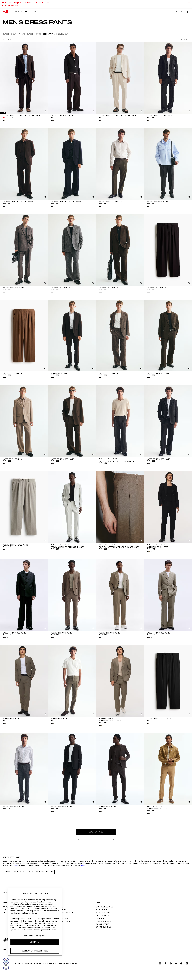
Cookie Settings (103, 927)
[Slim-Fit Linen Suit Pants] (168, 507)
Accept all (34, 942)
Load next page (96, 832)
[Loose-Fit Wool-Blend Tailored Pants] (120, 421)
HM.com (6, 892)
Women (18, 12)
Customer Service (104, 907)
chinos (15, 865)
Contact (100, 918)
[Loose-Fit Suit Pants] (72, 250)
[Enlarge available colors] (4, 120)
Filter (184, 39)
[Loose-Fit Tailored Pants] (72, 78)
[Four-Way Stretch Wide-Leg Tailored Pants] (120, 507)
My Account (101, 910)
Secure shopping (104, 921)
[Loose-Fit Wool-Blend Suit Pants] (24, 164)
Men (27, 12)
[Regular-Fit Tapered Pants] (24, 507)
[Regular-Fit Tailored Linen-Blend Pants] (24, 78)
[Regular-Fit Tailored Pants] (168, 78)
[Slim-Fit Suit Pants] (72, 335)
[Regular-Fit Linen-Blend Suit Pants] (72, 507)
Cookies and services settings (35, 951)
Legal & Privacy (103, 915)
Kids (34, 12)
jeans (83, 865)
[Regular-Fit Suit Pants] (168, 164)
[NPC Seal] (6, 963)
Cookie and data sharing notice (35, 936)
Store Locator (103, 913)
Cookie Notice (102, 924)
